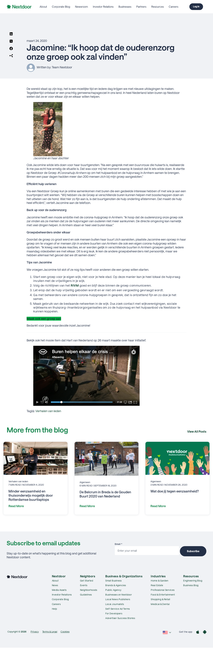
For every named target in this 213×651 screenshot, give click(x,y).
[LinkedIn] (11, 34)
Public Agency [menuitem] (113, 589)
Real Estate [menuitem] (157, 585)
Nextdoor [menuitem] (59, 576)
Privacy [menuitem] (35, 631)
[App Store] (198, 632)
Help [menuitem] (54, 608)
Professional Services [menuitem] (163, 589)
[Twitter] (11, 41)
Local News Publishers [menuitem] (117, 599)
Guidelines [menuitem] (86, 594)
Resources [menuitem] (157, 6)
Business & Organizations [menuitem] (123, 576)
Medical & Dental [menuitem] (160, 604)
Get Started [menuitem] (86, 580)
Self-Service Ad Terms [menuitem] (117, 608)
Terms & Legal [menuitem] (49, 631)
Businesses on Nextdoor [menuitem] (118, 594)
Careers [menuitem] (173, 6)
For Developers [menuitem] (113, 613)
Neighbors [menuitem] (87, 576)
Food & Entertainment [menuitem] (163, 594)
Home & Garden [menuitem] (159, 580)
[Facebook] (11, 49)
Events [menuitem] (83, 585)
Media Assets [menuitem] (59, 589)
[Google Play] (204, 632)
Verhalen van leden (48, 411)
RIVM (75, 285)
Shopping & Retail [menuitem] (160, 599)
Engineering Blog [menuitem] (192, 580)
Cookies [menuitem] (65, 631)
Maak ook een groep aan (44, 318)
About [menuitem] (43, 6)
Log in (196, 6)
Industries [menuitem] (158, 576)
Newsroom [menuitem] (81, 6)
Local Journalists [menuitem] (114, 604)
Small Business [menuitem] (113, 580)
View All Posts (196, 431)
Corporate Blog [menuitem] (61, 6)
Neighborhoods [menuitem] (88, 589)
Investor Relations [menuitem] (103, 6)
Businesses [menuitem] (124, 6)
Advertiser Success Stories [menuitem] (120, 618)
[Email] (11, 56)
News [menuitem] (55, 585)
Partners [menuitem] (141, 6)
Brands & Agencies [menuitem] (115, 585)
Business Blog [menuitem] (191, 585)
